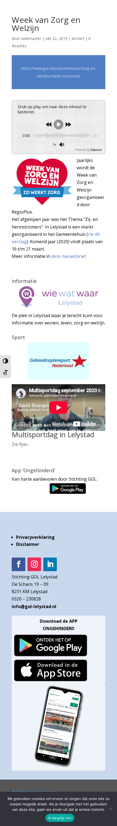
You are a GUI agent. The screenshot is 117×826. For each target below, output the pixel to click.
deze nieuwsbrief (68, 256)
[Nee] (110, 809)
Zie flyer (20, 444)
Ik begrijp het (60, 818)
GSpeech (96, 149)
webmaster (31, 38)
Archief (78, 38)
